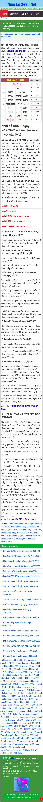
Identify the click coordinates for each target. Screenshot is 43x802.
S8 (1, 731)
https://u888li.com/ (24, 671)
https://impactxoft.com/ (11, 750)
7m (22, 674)
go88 (10, 734)
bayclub (26, 722)
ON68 (35, 674)
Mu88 (19, 659)
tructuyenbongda (30, 713)
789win (33, 683)
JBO (9, 713)
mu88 (13, 659)
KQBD (5, 686)
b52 (15, 725)
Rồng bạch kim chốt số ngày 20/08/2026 (21, 560)
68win (3, 677)
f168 (31, 698)
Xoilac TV (17, 713)
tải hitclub (5, 695)
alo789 (38, 710)
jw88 (40, 683)
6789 (31, 725)
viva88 (20, 719)
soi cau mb (36, 529)
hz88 (13, 677)
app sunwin (12, 680)
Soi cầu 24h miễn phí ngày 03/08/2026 (20, 655)
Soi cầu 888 (25, 529)
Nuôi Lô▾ (24, 13)
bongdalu (32, 659)
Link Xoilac (13, 716)
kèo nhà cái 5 (25, 680)
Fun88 (34, 662)
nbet (31, 710)
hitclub (32, 701)
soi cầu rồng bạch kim (31, 535)
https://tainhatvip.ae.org (23, 731)
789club (17, 683)
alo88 (3, 713)
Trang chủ (7, 23)
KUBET (16, 701)
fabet (4, 707)
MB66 (12, 662)
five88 (32, 704)
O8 (37, 665)
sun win (11, 737)
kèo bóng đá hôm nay (10, 698)
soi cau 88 (14, 529)
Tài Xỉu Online (15, 686)
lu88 (10, 707)
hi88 (25, 659)
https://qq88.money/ (18, 740)
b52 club (17, 668)
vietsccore (37, 689)
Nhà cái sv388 (33, 677)
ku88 (14, 728)
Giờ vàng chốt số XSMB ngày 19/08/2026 (21, 565)
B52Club (25, 734)
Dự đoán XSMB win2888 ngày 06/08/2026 (21, 640)
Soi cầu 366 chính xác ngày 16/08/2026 (20, 581)
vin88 (27, 719)
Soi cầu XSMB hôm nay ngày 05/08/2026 (21, 645)
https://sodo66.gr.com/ (18, 743)
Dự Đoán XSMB (19, 23)
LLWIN (3, 671)
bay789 (25, 683)
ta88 (40, 728)
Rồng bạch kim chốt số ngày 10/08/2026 (21, 617)
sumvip (26, 686)
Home (4, 13)
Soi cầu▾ (35, 13)
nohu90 (8, 668)
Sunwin (19, 662)
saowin (26, 662)
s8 (8, 677)
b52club (20, 737)
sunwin (28, 674)
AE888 (8, 731)
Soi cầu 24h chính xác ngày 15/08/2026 (20, 586)
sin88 (3, 680)
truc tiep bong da (8, 719)
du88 (2, 747)
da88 (15, 707)
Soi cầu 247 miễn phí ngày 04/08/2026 (20, 650)
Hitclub (29, 692)
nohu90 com (6, 701)
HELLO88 (22, 725)
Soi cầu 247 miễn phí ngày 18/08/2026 (20, 570)
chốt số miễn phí (26, 523)
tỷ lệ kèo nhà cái (27, 665)
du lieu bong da (9, 692)
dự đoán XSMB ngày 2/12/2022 (21, 526)
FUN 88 (4, 18)
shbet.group (6, 689)
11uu (33, 686)
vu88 (10, 704)
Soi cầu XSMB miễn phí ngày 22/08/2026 (21, 550)
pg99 (32, 743)
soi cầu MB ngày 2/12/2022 (13, 532)
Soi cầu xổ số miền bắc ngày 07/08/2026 (21, 635)
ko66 (7, 665)
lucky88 (24, 704)
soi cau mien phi (12, 535)
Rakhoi (3, 716)
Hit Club (20, 692)
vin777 (9, 725)
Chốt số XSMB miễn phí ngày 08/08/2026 (21, 630)
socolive (4, 662)
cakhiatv (21, 677)
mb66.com (5, 659)
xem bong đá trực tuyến (30, 716)
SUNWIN (18, 753)
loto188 (24, 701)
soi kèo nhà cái (7, 710)
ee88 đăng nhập (11, 674)
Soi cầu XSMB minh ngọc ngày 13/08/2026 (22, 599)
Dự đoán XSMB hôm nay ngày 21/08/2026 (21, 555)
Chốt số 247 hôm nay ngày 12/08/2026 (20, 604)
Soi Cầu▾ (14, 13)
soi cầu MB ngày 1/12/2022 (24, 519)
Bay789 (15, 665)
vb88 (20, 728)
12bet (37, 707)
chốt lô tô (14, 523)
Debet (17, 704)
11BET (27, 728)
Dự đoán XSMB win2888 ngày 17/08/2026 (21, 576)
